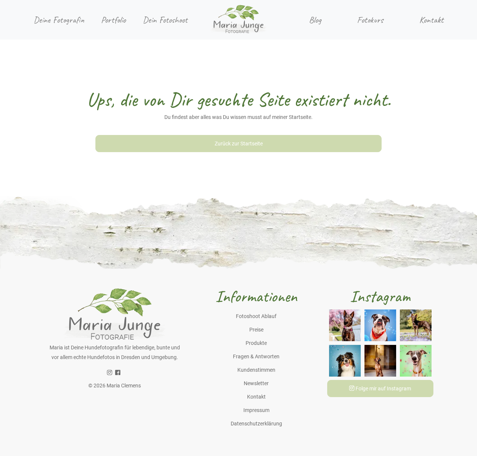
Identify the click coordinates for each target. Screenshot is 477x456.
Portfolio (113, 19)
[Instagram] (109, 373)
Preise (256, 330)
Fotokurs (370, 19)
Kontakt (431, 19)
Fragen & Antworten (256, 356)
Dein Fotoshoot (165, 19)
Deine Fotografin (59, 19)
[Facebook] (117, 373)
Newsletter (256, 383)
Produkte (256, 343)
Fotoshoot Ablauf (256, 316)
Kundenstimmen (256, 370)
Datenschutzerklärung (256, 424)
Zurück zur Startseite (239, 144)
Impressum (256, 410)
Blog (315, 19)
